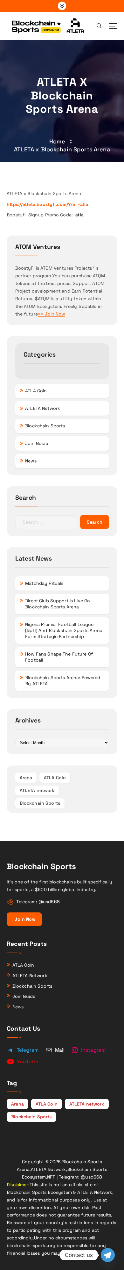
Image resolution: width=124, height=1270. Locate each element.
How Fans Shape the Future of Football (59, 657)
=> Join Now (51, 314)
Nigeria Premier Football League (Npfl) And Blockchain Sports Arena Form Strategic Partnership (63, 630)
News (31, 461)
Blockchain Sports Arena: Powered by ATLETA (62, 680)
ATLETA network (37, 790)
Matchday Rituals (44, 583)
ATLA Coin (36, 391)
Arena (26, 777)
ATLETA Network (42, 408)
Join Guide (36, 443)
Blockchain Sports (45, 426)
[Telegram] (108, 1255)
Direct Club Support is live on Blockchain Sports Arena (57, 604)
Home (57, 141)
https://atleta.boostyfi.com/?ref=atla (47, 204)
